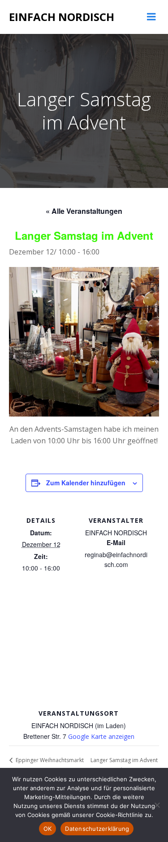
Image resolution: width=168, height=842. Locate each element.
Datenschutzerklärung (97, 828)
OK (47, 828)
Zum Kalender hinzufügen (85, 482)
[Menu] (151, 17)
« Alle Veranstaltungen (84, 211)
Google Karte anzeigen (101, 736)
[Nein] (156, 804)
